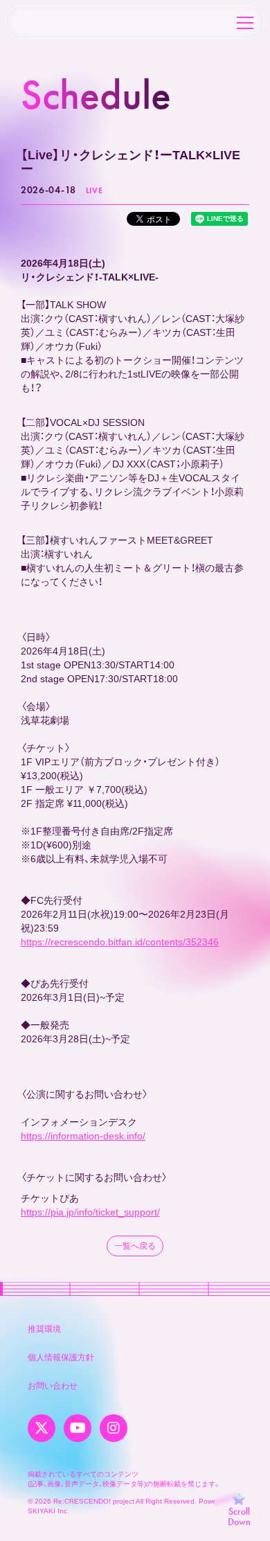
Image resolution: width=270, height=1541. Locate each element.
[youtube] (77, 1428)
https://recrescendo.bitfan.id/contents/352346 (120, 941)
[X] (41, 1428)
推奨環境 (44, 1329)
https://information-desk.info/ (83, 1135)
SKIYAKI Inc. (48, 1511)
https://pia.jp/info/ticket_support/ (90, 1212)
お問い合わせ (53, 1386)
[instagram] (113, 1428)
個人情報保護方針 (61, 1357)
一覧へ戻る (135, 1246)
